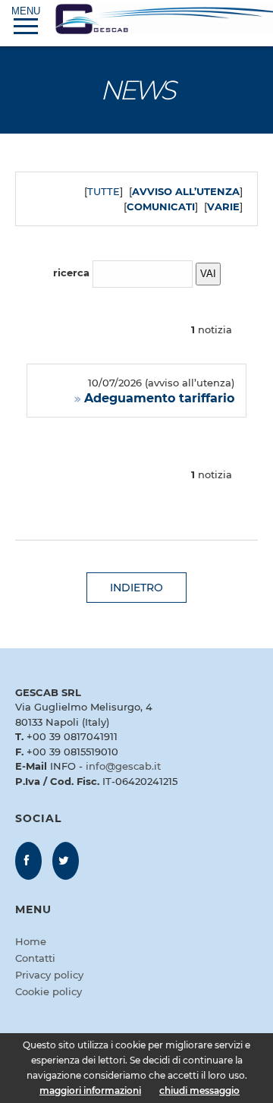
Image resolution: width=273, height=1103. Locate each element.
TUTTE (103, 191)
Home (30, 941)
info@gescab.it (123, 766)
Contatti (35, 958)
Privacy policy (49, 975)
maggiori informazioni (90, 1090)
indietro (136, 587)
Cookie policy (48, 991)
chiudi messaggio (199, 1090)
